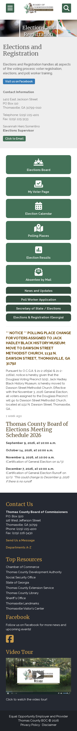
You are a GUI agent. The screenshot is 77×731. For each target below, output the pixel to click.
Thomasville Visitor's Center (25, 608)
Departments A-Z (18, 547)
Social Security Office (21, 577)
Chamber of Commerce (22, 567)
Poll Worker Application (38, 299)
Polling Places (38, 236)
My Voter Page (38, 192)
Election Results (38, 257)
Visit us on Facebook (19, 81)
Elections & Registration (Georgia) (38, 317)
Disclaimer (49, 725)
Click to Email (14, 138)
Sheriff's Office (16, 598)
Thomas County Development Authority (34, 572)
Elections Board (38, 170)
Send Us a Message (20, 540)
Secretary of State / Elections (38, 308)
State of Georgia (17, 582)
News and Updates (39, 291)
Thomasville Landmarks (22, 603)
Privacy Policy (30, 725)
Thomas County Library (22, 593)
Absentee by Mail (38, 280)
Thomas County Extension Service (30, 588)
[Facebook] (10, 641)
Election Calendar (38, 213)
